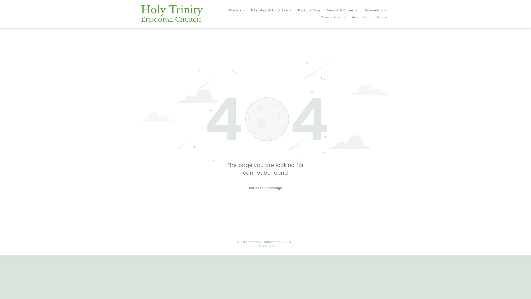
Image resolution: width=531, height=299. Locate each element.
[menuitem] (236, 10)
